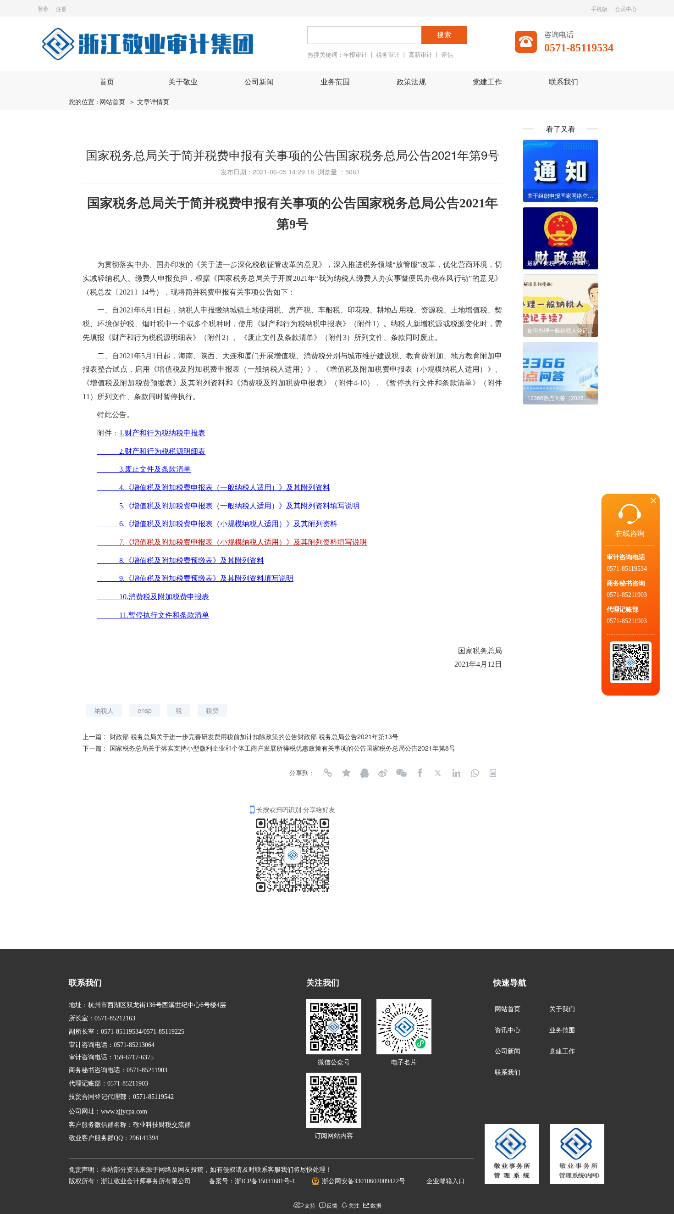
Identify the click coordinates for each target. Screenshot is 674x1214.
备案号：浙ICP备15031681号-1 (252, 1181)
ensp (145, 710)
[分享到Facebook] (419, 773)
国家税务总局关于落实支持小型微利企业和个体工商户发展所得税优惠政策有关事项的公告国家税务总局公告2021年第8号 (282, 747)
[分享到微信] (401, 773)
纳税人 (104, 710)
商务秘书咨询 (626, 583)
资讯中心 (507, 1030)
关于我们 (562, 1009)
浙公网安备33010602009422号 (363, 1181)
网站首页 (112, 102)
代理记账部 (623, 609)
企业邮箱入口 (445, 1181)
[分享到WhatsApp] (474, 773)
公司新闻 (259, 82)
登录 (43, 8)
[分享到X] (438, 773)
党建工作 (487, 82)
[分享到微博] (383, 773)
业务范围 (335, 82)
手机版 (599, 8)
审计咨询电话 (626, 557)
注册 (61, 8)
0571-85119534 (627, 568)
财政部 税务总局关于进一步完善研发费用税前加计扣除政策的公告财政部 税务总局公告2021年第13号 (254, 736)
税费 (212, 710)
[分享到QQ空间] (346, 773)
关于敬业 (183, 82)
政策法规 (411, 82)
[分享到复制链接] (327, 773)
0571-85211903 (627, 594)
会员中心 (626, 8)
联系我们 (563, 82)
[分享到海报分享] (493, 773)
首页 (106, 82)
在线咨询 (630, 533)
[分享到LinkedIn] (456, 773)
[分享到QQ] (364, 773)
